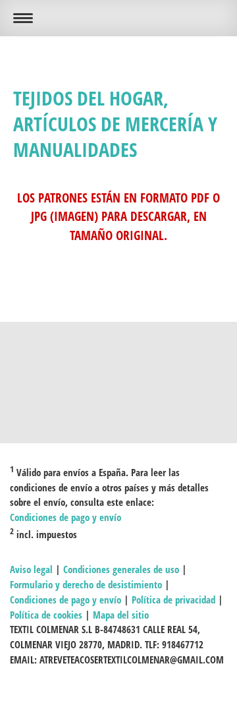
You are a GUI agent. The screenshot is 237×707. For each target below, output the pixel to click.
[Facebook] (118, 367)
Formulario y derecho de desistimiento (86, 584)
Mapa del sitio (121, 614)
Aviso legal (31, 569)
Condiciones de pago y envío (65, 517)
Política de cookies (46, 614)
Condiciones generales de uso (121, 569)
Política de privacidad (173, 599)
